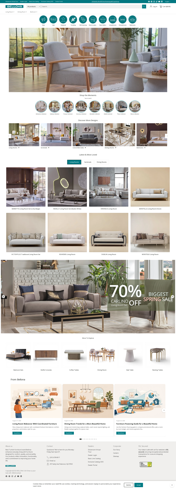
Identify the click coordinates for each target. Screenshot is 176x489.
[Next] (167, 136)
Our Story (116, 450)
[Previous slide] (12, 60)
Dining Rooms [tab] (102, 162)
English (167, 1)
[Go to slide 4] (86, 439)
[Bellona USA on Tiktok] (157, 1)
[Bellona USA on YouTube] (159, 1)
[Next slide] (164, 60)
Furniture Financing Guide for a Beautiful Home (136, 424)
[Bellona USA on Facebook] (149, 1)
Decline (128, 485)
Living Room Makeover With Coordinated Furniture (34, 424)
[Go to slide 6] (89, 439)
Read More (17, 433)
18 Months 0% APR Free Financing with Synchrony (105, 1)
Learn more (37, 486)
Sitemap (116, 456)
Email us (52, 461)
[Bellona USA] (14, 6)
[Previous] (9, 136)
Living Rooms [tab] (74, 162)
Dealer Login (92, 455)
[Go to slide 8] (92, 439)
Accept (139, 485)
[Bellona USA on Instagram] (154, 1)
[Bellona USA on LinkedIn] (162, 1)
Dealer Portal (92, 465)
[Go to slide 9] (94, 439)
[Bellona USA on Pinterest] (151, 1)
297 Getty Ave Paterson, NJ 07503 (61, 464)
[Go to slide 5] (87, 439)
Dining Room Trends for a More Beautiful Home (85, 424)
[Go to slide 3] (84, 439)
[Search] (144, 6)
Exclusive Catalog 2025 (95, 462)
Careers (116, 453)
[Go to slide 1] (87, 331)
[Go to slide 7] (91, 439)
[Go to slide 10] (96, 439)
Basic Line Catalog (94, 459)
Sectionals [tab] (87, 162)
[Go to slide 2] (88, 331)
